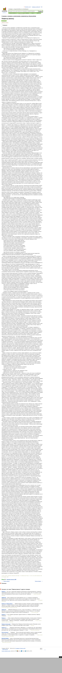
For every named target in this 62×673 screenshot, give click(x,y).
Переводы (27, 13)
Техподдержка (17, 648)
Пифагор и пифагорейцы (7, 603)
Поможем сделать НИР (11, 579)
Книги (33, 13)
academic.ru (4, 12)
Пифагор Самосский (6, 624)
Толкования (21, 13)
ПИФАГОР (4, 597)
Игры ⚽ (38, 13)
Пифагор (3, 591)
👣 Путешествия (5, 649)
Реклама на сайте (22, 648)
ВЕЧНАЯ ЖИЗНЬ (5, 638)
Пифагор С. (4, 627)
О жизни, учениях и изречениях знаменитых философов (13, 13)
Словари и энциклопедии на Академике (18, 9)
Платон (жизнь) (6, 581)
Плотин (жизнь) (38, 581)
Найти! (40, 11)
